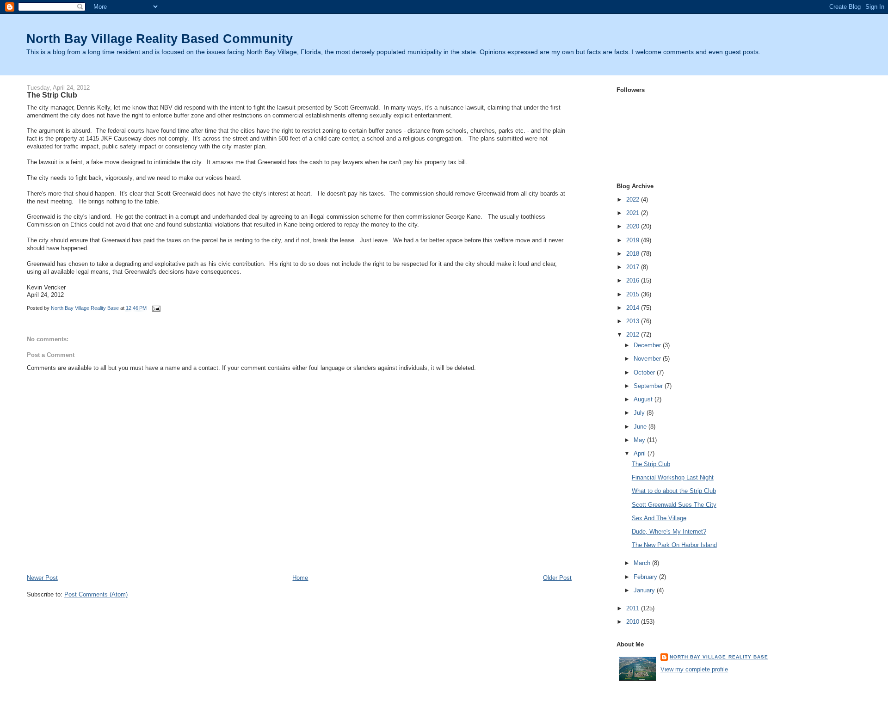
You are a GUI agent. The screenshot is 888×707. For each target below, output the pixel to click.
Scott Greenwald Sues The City (674, 504)
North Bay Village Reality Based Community (159, 38)
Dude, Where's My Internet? (669, 531)
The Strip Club (651, 464)
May (640, 439)
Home (300, 577)
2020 (633, 226)
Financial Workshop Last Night (673, 477)
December (648, 345)
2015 (633, 294)
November (648, 358)
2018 (633, 253)
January (645, 590)
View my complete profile (694, 669)
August (644, 399)
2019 (633, 240)
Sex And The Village (659, 518)
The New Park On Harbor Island (674, 544)
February (646, 576)
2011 (633, 608)
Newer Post (42, 577)
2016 (633, 280)
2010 (633, 621)
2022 (633, 199)
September (649, 385)
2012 (633, 334)
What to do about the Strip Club (674, 490)
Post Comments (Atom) (96, 594)
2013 (633, 321)
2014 (633, 307)
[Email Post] (156, 308)
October (645, 372)
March (643, 562)
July (640, 412)
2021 (633, 212)
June (641, 426)
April (641, 453)
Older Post (557, 577)
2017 (633, 267)
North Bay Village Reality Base (719, 656)
